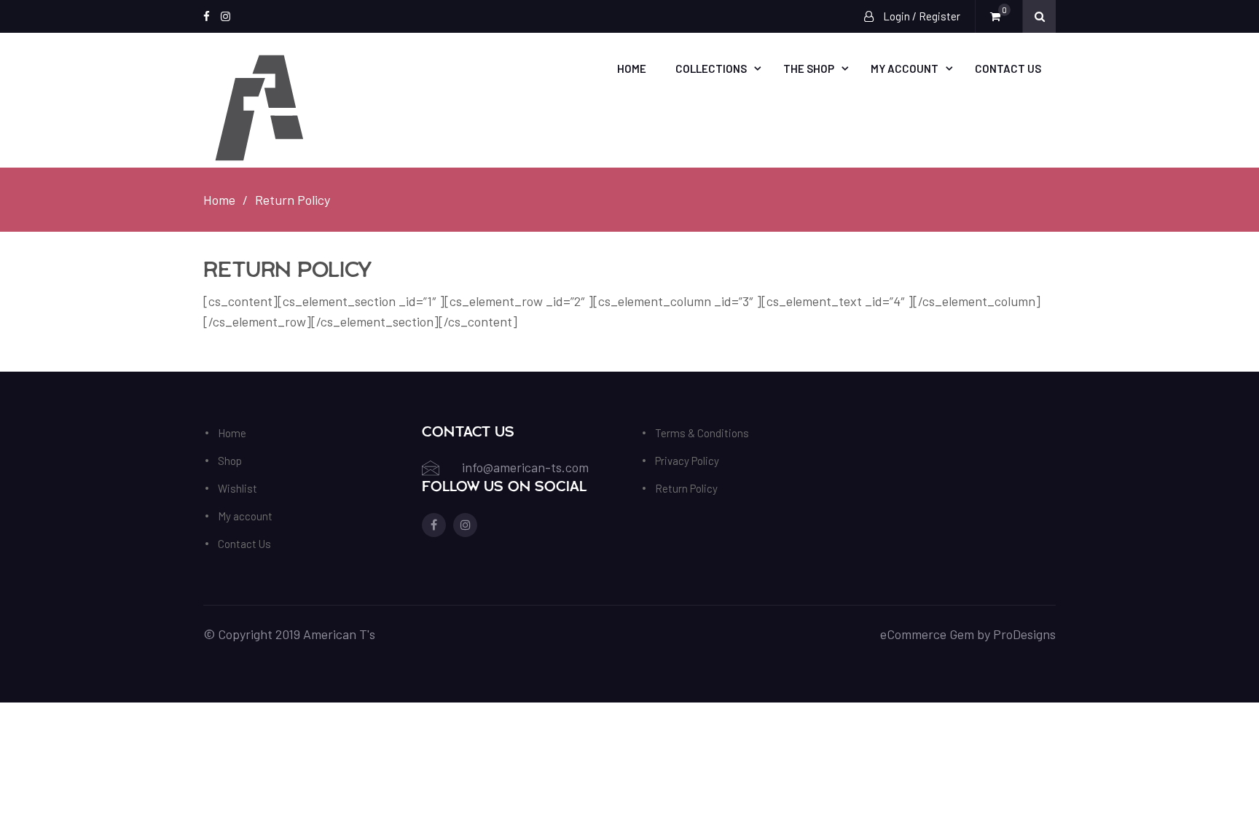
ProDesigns (1024, 634)
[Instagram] (225, 16)
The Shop (808, 68)
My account (904, 68)
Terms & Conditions (702, 432)
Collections (711, 68)
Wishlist (237, 488)
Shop (230, 460)
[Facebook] (206, 16)
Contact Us (1008, 68)
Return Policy (686, 488)
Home (631, 68)
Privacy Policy (687, 460)
